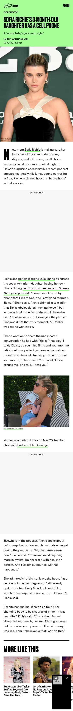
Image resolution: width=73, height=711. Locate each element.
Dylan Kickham (17, 39)
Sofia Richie (32, 149)
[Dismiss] (67, 678)
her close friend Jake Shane (36, 278)
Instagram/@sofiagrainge (13, 428)
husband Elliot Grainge (32, 445)
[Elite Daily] (11, 5)
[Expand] (55, 678)
